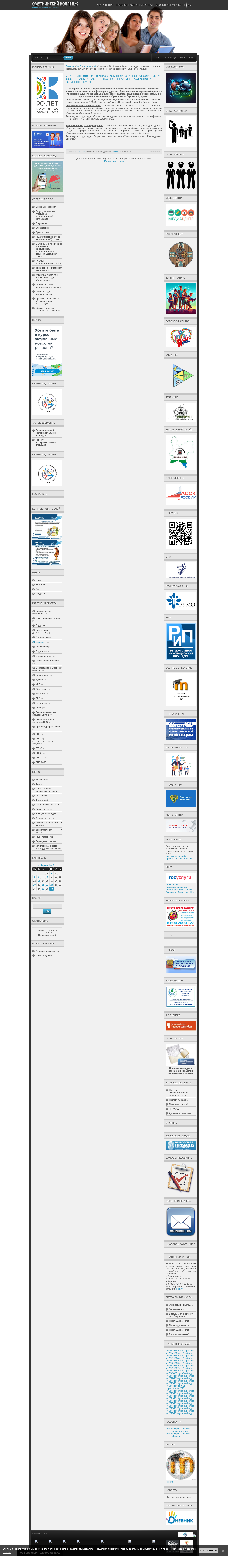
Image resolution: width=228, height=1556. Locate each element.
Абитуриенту (42, 689)
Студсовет (41, 625)
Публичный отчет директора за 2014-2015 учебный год (180, 1397)
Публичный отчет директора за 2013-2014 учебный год (180, 1392)
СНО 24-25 (41, 762)
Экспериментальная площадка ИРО (44, 720)
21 (43, 885)
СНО (38, 738)
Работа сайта (42, 675)
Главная (157, 57)
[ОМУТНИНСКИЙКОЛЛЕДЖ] (55, 4)
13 (39, 881)
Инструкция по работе (177, 856)
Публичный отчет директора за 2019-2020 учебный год (180, 1377)
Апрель (87, 66)
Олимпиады (42, 637)
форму (179, 1289)
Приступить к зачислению (179, 858)
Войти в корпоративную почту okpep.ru (178, 1434)
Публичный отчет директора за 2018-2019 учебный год (180, 1382)
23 (51, 885)
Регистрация (170, 57)
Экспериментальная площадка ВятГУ (44, 713)
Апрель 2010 (47, 865)
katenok (115, 152)
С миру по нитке (44, 656)
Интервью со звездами (47, 951)
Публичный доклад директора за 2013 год (177, 1387)
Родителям (41, 651)
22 (47, 885)
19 (34, 885)
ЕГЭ (38, 698)
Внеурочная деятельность (40, 631)
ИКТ (38, 684)
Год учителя (42, 703)
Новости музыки (44, 955)
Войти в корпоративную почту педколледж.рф (178, 1429)
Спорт (39, 707)
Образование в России (47, 660)
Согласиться (208, 1550)
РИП (38, 734)
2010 (78, 66)
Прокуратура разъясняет (48, 726)
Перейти (170, 1482)
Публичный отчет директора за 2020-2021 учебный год (180, 1372)
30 (51, 889)
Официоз (40, 642)
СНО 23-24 (41, 757)
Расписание (42, 646)
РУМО (39, 748)
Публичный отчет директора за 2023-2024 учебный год (180, 1356)
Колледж (40, 693)
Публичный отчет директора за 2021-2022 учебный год (180, 1366)
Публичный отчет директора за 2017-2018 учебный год (180, 1412)
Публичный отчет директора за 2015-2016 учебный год (180, 1402)
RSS (191, 57)
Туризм (39, 679)
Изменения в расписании (48, 618)
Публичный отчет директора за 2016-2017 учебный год (180, 1407)
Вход (182, 57)
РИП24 (39, 753)
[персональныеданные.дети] (185, 1536)
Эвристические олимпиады (41, 612)
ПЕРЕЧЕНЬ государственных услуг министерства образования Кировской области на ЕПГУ (180, 888)
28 (43, 889)
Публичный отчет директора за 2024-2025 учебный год (180, 1351)
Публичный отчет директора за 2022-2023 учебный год (180, 1361)
